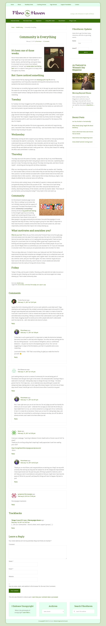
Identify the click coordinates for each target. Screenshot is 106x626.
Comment (12, 544)
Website (11, 576)
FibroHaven (53, 13)
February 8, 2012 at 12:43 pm (26, 496)
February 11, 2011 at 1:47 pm (26, 372)
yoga (44, 284)
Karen (19, 431)
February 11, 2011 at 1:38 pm (29, 332)
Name (11, 561)
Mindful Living (20, 283)
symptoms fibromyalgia (25, 494)
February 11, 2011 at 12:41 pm (27, 302)
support (41, 284)
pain (38, 284)
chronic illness (21, 284)
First (80, 43)
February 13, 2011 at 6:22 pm (29, 463)
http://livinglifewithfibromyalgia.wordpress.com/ (26, 448)
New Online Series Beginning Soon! (82, 138)
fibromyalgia (33, 284)
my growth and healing (29, 211)
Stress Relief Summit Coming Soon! (82, 142)
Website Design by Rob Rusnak (61, 621)
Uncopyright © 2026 (43, 621)
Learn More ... (27, 612)
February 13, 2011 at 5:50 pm (26, 433)
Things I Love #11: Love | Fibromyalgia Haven (26, 520)
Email (11, 569)
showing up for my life (43, 80)
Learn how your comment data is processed (45, 597)
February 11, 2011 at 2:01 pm (29, 400)
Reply (13, 323)
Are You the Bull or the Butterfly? (81, 121)
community (27, 284)
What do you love (17, 235)
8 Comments (46, 41)
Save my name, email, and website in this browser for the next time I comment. (32, 586)
